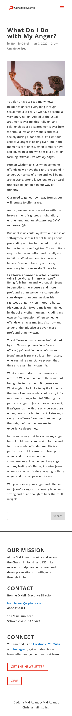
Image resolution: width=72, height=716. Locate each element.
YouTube (54, 644)
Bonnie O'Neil (20, 43)
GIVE (14, 681)
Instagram (20, 649)
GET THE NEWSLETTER (27, 666)
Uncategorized (17, 48)
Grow (54, 43)
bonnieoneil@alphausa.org (25, 603)
